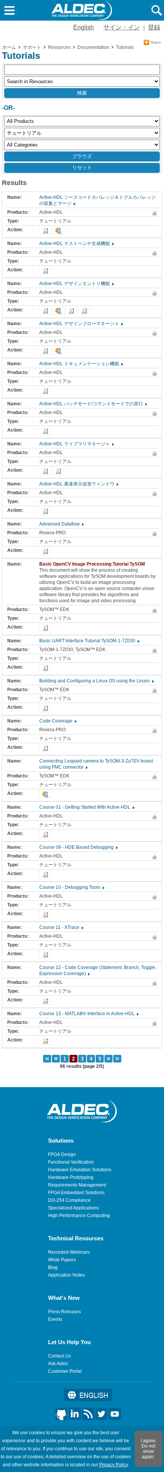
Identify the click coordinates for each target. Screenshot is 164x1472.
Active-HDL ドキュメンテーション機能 (80, 363)
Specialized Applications (73, 1208)
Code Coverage (57, 721)
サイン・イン (121, 27)
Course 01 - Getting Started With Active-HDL (86, 807)
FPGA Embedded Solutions (76, 1192)
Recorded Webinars (69, 1252)
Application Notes (66, 1275)
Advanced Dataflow (61, 524)
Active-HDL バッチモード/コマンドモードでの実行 (92, 403)
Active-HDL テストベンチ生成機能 (76, 243)
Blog (53, 1267)
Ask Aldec (58, 1363)
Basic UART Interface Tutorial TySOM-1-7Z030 (89, 640)
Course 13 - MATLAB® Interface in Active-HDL (88, 1013)
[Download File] (45, 231)
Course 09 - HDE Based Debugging (78, 847)
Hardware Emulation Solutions (79, 1169)
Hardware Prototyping (70, 1177)
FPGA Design (62, 1154)
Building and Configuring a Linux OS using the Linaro (96, 681)
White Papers (62, 1259)
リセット (82, 167)
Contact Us (59, 1356)
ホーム (9, 47)
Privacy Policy (113, 1464)
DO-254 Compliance (69, 1200)
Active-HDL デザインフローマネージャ (80, 323)
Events (55, 1319)
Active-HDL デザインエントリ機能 (76, 283)
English (83, 27)
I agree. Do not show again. (148, 1448)
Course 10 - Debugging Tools (71, 887)
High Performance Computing (79, 1215)
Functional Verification (71, 1162)
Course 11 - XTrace (61, 927)
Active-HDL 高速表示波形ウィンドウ (78, 484)
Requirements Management (77, 1185)
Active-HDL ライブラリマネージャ (76, 444)
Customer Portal (65, 1371)
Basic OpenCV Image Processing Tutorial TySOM (93, 564)
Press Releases (64, 1311)
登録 (154, 27)
